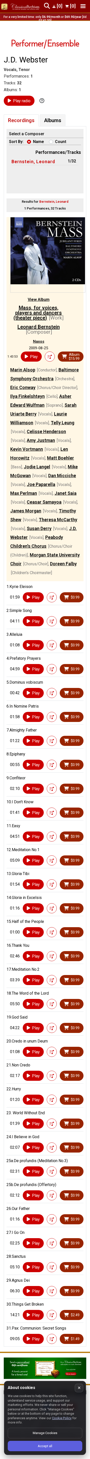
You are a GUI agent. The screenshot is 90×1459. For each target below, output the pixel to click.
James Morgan (25, 510)
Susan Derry (39, 528)
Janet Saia (65, 493)
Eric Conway (23, 387)
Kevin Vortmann (26, 449)
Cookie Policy (62, 1418)
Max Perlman (23, 493)
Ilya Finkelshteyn (27, 396)
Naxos (38, 341)
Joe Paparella (41, 484)
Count (60, 141)
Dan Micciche (62, 475)
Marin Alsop (22, 369)
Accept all (45, 1446)
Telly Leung (62, 422)
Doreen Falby (63, 563)
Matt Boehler (60, 458)
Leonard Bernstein (39, 327)
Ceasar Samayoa (44, 502)
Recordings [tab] (21, 120)
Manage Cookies (45, 1433)
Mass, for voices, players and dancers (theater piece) (38, 313)
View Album (39, 299)
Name (38, 141)
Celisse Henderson (46, 431)
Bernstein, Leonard (33, 161)
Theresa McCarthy (58, 519)
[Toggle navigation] (83, 6)
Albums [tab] (52, 120)
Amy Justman (41, 440)
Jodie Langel (37, 466)
